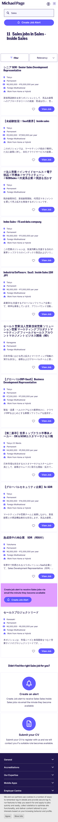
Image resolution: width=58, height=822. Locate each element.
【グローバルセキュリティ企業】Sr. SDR (28, 487)
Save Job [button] (34, 109)
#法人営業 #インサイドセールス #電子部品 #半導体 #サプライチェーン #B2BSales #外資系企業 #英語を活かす (28, 175)
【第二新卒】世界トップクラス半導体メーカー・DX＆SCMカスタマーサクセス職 (28, 434)
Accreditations (11, 767)
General (8, 760)
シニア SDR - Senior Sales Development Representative (26, 69)
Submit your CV (29, 734)
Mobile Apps (10, 783)
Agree (7, 816)
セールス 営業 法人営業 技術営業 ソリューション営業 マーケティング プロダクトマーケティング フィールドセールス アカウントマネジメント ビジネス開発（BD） (29, 330)
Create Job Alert (31, 22)
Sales (14, 13)
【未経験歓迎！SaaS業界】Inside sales (26, 121)
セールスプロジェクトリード (21, 612)
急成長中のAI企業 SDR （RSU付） (24, 537)
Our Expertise (11, 775)
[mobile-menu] (54, 3)
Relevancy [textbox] (42, 57)
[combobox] (43, 58)
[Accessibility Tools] (48, 4)
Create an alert (29, 694)
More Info (19, 816)
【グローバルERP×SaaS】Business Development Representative (24, 380)
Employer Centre (12, 791)
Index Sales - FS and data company (22, 222)
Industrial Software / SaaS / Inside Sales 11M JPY (28, 274)
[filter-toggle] (12, 57)
